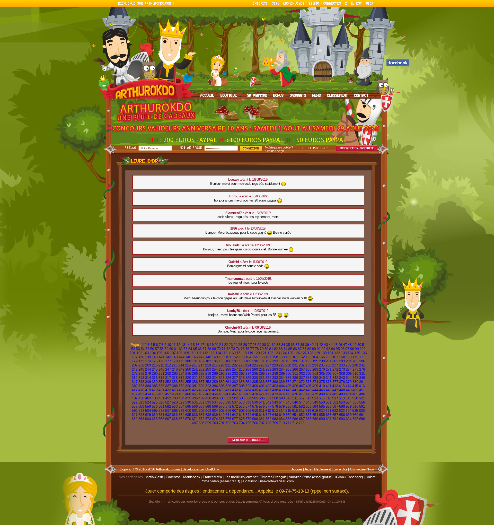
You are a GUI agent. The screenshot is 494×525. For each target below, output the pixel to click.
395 (222, 386)
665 (155, 419)
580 (289, 406)
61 (176, 349)
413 (342, 386)
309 (349, 373)
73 (233, 349)
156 (262, 357)
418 (141, 390)
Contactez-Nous (362, 469)
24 (235, 345)
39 (307, 345)
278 (141, 373)
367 (268, 382)
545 (289, 402)
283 (175, 373)
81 (271, 349)
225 (255, 365)
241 (362, 365)
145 (188, 357)
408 (309, 386)
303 (309, 373)
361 (228, 382)
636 (195, 415)
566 (195, 406)
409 (315, 386)
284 (181, 373)
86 (295, 349)
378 (342, 382)
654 (315, 415)
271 (329, 369)
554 (349, 402)
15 (193, 345)
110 (193, 353)
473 (275, 394)
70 (219, 349)
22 (226, 345)
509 (282, 398)
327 (235, 377)
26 (245, 345)
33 (278, 345)
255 (222, 369)
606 (228, 410)
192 (268, 361)
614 (282, 410)
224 (248, 365)
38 (302, 345)
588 (342, 406)
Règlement (322, 469)
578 (275, 406)
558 (141, 406)
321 (195, 377)
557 (135, 406)
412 (335, 386)
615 (288, 410)
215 (188, 365)
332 (268, 377)
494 (181, 398)
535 (222, 402)
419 (148, 390)
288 (208, 373)
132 (337, 353)
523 (141, 402)
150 (222, 357)
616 (295, 410)
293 (242, 373)
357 (202, 382)
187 (235, 361)
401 (262, 386)
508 (275, 398)
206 (362, 361)
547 (302, 402)
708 (268, 423)
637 (202, 415)
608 (242, 410)
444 (315, 390)
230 (288, 365)
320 (188, 377)
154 (248, 357)
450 (355, 390)
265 (289, 369)
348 (141, 382)
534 (215, 402)
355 (188, 382)
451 (362, 390)
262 (268, 369)
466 (228, 394)
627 (135, 415)
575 (255, 406)
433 (242, 390)
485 (355, 394)
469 (248, 394)
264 (282, 369)
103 (146, 353)
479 (315, 394)
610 (255, 410)
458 (175, 394)
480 (322, 394)
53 (138, 349)
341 (329, 377)
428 (208, 390)
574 (248, 406)
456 (161, 394)
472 (268, 394)
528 (175, 402)
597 (168, 410)
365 (255, 382)
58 (162, 349)
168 (342, 357)
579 (282, 406)
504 (248, 398)
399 (248, 386)
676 (228, 419)
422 (168, 390)
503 (242, 398)
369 (282, 382)
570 (222, 406)
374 (315, 382)
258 (242, 369)
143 (175, 357)
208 (141, 365)
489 (148, 398)
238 (342, 365)
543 (275, 402)
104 (153, 353)
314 (148, 377)
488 (141, 398)
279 (148, 373)
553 (342, 402)
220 (221, 365)
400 (255, 386)
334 (282, 377)
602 (202, 410)
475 (289, 394)
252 (202, 369)
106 (166, 353)
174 (148, 361)
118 (244, 353)
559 (148, 406)
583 (309, 406)
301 (295, 373)
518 (342, 398)
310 (355, 373)
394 (215, 386)
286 (195, 373)
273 (342, 369)
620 (322, 410)
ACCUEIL (207, 96)
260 (255, 369)
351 (161, 382)
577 (268, 406)
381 (362, 382)
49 (354, 345)
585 (322, 406)
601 (195, 410)
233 (308, 365)
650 (289, 415)
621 (328, 410)
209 (148, 365)
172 (135, 361)
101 (133, 353)
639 (215, 415)
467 (235, 394)
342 (335, 377)
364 (248, 382)
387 (168, 386)
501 (228, 398)
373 (309, 382)
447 (335, 390)
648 (275, 415)
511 (295, 398)
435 (255, 390)
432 (235, 390)
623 (342, 410)
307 (335, 373)
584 (315, 406)
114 (218, 353)
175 (155, 361)
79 (261, 349)
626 (362, 410)
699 (208, 423)
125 (290, 353)
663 (141, 419)
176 (161, 361)
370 (289, 382)
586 (329, 406)
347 (135, 382)
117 (237, 353)
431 (228, 390)
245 (155, 369)
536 (228, 402)
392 (202, 386)
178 (175, 361)
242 (135, 369)
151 (228, 357)
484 (349, 394)
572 (235, 406)
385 (155, 386)
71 (223, 349)
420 (155, 390)
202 (335, 361)
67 (204, 349)
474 (282, 394)
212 (168, 365)
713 (302, 423)
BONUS (278, 96)
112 (205, 353)
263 (275, 369)
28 (255, 345)
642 (235, 415)
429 (215, 390)
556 (362, 402)
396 (228, 386)
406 (295, 386)
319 (181, 377)
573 (242, 406)
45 (335, 345)
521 (362, 398)
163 (309, 357)
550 (322, 402)
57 (157, 349)
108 (179, 353)
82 (276, 349)
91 (319, 349)
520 (355, 398)
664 (148, 419)
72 (228, 349)
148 (208, 357)
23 (231, 345)
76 (247, 349)
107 (173, 353)
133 (344, 353)
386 (161, 386)
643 (242, 415)
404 (282, 386)
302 (302, 373)
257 (235, 369)
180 (188, 361)
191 (262, 361)
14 (188, 345)
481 (329, 394)
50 (359, 345)
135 (357, 353)
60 (171, 349)
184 (215, 361)
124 (284, 353)
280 (155, 373)
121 (264, 353)
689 (315, 419)
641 (228, 415)
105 (159, 353)
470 (255, 394)
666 (161, 419)
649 (282, 415)
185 (222, 361)
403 (275, 386)
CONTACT (361, 96)
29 (259, 345)
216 (195, 365)
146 (195, 357)
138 (141, 357)
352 (168, 382)
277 (135, 373)
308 (342, 373)
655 (322, 415)
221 (228, 365)
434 (248, 390)
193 (275, 361)
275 (355, 369)
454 (148, 394)
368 (275, 382)
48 (350, 345)
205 (355, 361)
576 (262, 406)
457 (168, 394)
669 (181, 419)
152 (235, 357)
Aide (308, 469)
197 (302, 361)
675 (222, 419)
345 (355, 377)
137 (135, 357)
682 (268, 419)
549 (315, 402)
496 (195, 398)
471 (262, 394)
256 (228, 369)
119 (250, 353)
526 (161, 402)
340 (322, 377)
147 (202, 357)
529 (181, 402)
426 (195, 390)
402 (268, 386)
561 (161, 406)
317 (168, 377)
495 (188, 398)
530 (188, 402)
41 (316, 345)
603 (208, 410)
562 (168, 406)
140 (155, 357)
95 (338, 349)
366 (262, 382)
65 (195, 349)
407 (302, 386)
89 (309, 349)
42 (321, 345)
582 (302, 406)
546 (295, 402)
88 (304, 349)
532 (202, 402)
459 (181, 394)
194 (282, 361)
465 (222, 394)
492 (168, 398)
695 (355, 419)
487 (135, 398)
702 (228, 423)
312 (135, 377)
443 (309, 390)
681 (262, 419)
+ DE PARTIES (255, 96)
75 (242, 349)
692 (335, 419)
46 (340, 345)
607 (235, 410)
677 (235, 419)
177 (168, 361)
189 (248, 361)
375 (322, 382)
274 (349, 369)
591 (362, 406)
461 (195, 394)
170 (355, 357)
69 (214, 349)
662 (135, 419)
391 (195, 386)
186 (228, 361)
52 (133, 349)
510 (289, 398)
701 (222, 423)
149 (215, 357)
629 (148, 415)
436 (262, 390)
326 (228, 377)
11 (173, 345)
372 (302, 382)
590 (355, 406)
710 (282, 423)
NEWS (316, 96)
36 (293, 345)
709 (275, 423)
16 (197, 345)
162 (302, 357)
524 (148, 402)
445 (322, 390)
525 (155, 402)
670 (188, 419)
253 (208, 369)
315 (155, 377)
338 (309, 377)
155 (255, 357)
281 (161, 373)
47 (345, 345)
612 (268, 410)
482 (335, 394)
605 (222, 410)
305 (322, 373)
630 (155, 415)
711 (288, 423)
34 (283, 345)
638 (208, 415)
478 (309, 394)
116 (231, 353)
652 (302, 415)
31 (269, 345)
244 (148, 369)
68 (209, 349)
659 (349, 415)
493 (175, 398)
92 (323, 349)
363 (242, 382)
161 (295, 357)
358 (208, 382)
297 (268, 373)
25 (240, 345)
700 (215, 423)
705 (248, 423)
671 (195, 419)
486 (362, 394)
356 (195, 382)
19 (212, 345)
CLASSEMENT (337, 96)
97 (347, 349)
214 (181, 365)
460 (188, 394)
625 (355, 410)
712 (295, 423)
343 (342, 377)
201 (329, 361)
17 (202, 345)
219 (215, 365)
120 (257, 353)
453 (141, 394)
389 (181, 386)
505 (255, 398)
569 (215, 406)
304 (315, 373)
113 (212, 353)
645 (255, 415)
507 (268, 398)
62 (181, 349)
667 (168, 419)
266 (295, 369)
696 (362, 419)
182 (202, 361)
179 (181, 361)
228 (275, 365)
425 (188, 390)
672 (202, 419)
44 (331, 345)
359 (215, 382)
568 (208, 406)
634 (181, 415)
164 (315, 357)
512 (302, 398)
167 (335, 357)
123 (277, 353)
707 (262, 423)
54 (143, 349)
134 (351, 353)
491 (161, 398)
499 (215, 398)
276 (362, 369)
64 (190, 349)
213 (175, 365)
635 (188, 415)
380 (355, 382)
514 (315, 398)
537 (235, 402)
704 (242, 423)
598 (175, 410)
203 (342, 361)
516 (328, 398)
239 (348, 365)
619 (315, 410)
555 (355, 402)
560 (155, 406)
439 (282, 390)
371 (295, 382)
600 (188, 410)
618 (308, 410)
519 (348, 398)
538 (242, 402)
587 (335, 406)
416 (362, 386)
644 (248, 415)
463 (208, 394)
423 (175, 390)
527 (168, 402)
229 (282, 365)
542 (268, 402)
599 (181, 410)
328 (242, 377)
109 (186, 353)
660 (355, 415)
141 (161, 357)
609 (248, 410)
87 (300, 349)
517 (335, 398)
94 (333, 349)
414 (348, 386)
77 (252, 349)
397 (235, 386)
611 (261, 410)
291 (228, 373)
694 (349, 419)
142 (168, 357)
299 (282, 373)
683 (275, 419)
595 (155, 410)
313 (141, 377)
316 (161, 377)
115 (224, 353)
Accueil (297, 469)
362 (235, 382)
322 (202, 377)
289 (215, 373)
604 (215, 410)
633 (175, 415)
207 (135, 365)
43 (326, 345)
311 (362, 373)
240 (355, 365)
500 (222, 398)
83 (281, 349)
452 (135, 394)
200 (322, 361)
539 (248, 402)
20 (216, 345)
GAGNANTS (298, 96)
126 (297, 353)
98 (352, 349)
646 (262, 415)
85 (290, 349)
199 (315, 361)
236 (328, 365)
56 (152, 349)
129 (317, 353)
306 (329, 373)
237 (335, 365)
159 (282, 357)
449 (349, 390)
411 (328, 386)
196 (295, 361)
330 (255, 377)
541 (262, 402)
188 (242, 361)
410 (322, 386)
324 (215, 377)
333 (275, 377)
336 (295, 377)
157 (268, 357)
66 (200, 349)
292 (235, 373)
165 (322, 357)
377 (335, 382)
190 (255, 361)
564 (181, 406)
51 (364, 345)
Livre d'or (340, 469)
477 (302, 394)
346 (362, 377)
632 (168, 415)
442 (302, 390)
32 (274, 345)
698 (202, 423)
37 (297, 345)
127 (304, 353)
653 (309, 415)
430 (222, 390)
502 (235, 398)
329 (248, 377)
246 (161, 369)
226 (261, 365)
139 (148, 357)
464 (215, 394)
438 (275, 390)
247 (168, 369)
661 (362, 415)
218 (208, 365)
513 (308, 398)
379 (349, 382)
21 (221, 345)
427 (202, 390)
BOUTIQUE (228, 96)
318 (175, 377)
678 (242, 419)
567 (202, 406)
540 (255, 402)
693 (342, 419)
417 (135, 390)
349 (148, 382)
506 (262, 398)
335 (289, 377)
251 (195, 369)
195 (289, 361)
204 (349, 361)
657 (335, 415)
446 (329, 390)
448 (342, 390)
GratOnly (212, 469)
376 (329, 382)
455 (155, 394)
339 (315, 377)
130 (324, 353)
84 (285, 349)
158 (275, 357)
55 (147, 349)
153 (242, 357)
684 (282, 419)
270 (322, 369)
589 (349, 406)
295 (255, 373)
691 (329, 419)
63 (185, 349)
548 (309, 402)
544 (282, 402)
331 (262, 377)
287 (202, 373)
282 (168, 373)
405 (289, 386)
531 (195, 402)
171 (362, 357)
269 (315, 369)
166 (329, 357)
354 (181, 382)
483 (342, 394)
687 (302, 419)
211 (161, 365)
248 (175, 369)
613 (275, 410)
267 (302, 369)
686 (295, 419)
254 (215, 369)
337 (302, 377)
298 (275, 373)
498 (208, 398)
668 (175, 419)
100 (363, 349)
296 (262, 373)
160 (289, 357)
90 (314, 349)
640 (222, 415)
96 (343, 349)
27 (250, 345)
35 (288, 345)
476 (295, 394)
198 (309, 361)
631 (161, 415)
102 (139, 353)
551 (329, 402)
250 (188, 369)
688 (309, 419)
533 (208, 402)
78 (257, 349)
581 (295, 406)
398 (242, 386)
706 (255, 423)
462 (202, 394)
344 (349, 377)
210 (155, 365)
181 (195, 361)
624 (348, 410)
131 (330, 353)
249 (181, 369)
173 (141, 361)
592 (135, 410)
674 (215, 419)
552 (335, 402)
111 (199, 353)
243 (141, 369)
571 (228, 406)
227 (268, 365)
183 (208, 361)
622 (335, 410)
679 (248, 419)
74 (238, 349)
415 (355, 386)
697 (195, 423)
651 (295, 415)
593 (141, 410)
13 (183, 345)
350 (155, 382)
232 (302, 365)
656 (329, 415)
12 (178, 345)
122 (270, 353)
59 (166, 349)
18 (207, 345)
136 (364, 353)
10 (169, 345)
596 (161, 410)
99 (357, 349)
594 (148, 410)
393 (208, 386)
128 (310, 353)
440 (289, 390)
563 (175, 406)
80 (266, 349)
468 (242, 394)
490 (155, 398)
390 (188, 386)
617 (302, 410)
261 (262, 369)
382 (135, 386)
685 (289, 419)
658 (342, 415)
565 (188, 406)
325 (222, 377)
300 (289, 373)
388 (175, 386)
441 (295, 390)
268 (309, 369)
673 (208, 419)
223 (241, 365)
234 (315, 365)
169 (349, 357)
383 (141, 386)
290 (222, 373)
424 (181, 390)
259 (248, 369)
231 (295, 365)
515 (322, 398)
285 (188, 373)
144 (181, 357)
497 (202, 398)
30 (264, 345)
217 (201, 365)
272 (335, 369)
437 (268, 390)
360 (222, 382)
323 (208, 377)
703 (235, 423)
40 (312, 345)
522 (135, 402)
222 (235, 365)
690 (322, 419)
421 (161, 390)
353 (175, 382)
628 (141, 415)
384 (148, 386)
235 (322, 365)
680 (255, 419)
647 (268, 415)
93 (328, 349)
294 (248, 373)
